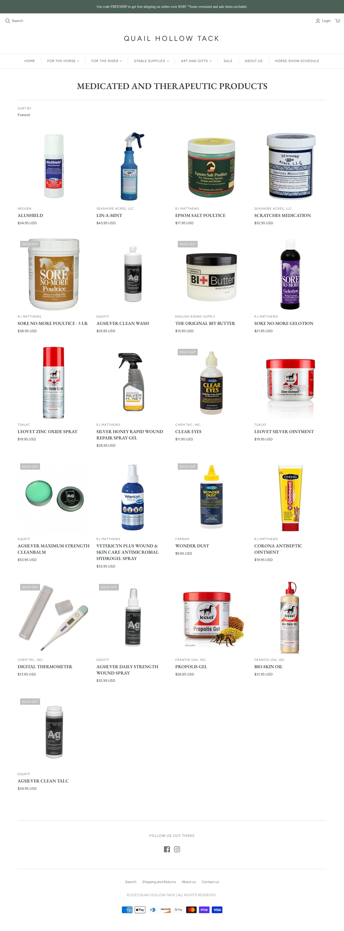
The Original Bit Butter (205, 323)
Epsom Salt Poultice (200, 215)
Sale (228, 61)
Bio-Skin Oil (268, 666)
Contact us (210, 882)
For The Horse (61, 61)
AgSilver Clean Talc (43, 781)
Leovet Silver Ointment (284, 431)
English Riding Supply (195, 316)
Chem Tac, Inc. (188, 425)
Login (326, 21)
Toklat (24, 425)
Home (29, 61)
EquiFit (102, 316)
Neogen (25, 208)
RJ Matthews (187, 208)
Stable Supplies (149, 61)
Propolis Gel (191, 666)
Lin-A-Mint (109, 215)
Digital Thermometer (45, 666)
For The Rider (104, 61)
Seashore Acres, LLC (115, 208)
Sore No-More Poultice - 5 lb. (53, 323)
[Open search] (7, 20)
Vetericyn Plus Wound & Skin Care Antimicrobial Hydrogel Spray (127, 552)
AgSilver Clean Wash (122, 323)
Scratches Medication (282, 215)
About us (254, 61)
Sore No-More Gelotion (283, 323)
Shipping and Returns (159, 882)
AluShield (30, 215)
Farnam (182, 539)
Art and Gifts (194, 61)
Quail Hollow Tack (172, 38)
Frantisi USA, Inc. (191, 660)
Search (17, 21)
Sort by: (25, 108)
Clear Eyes (188, 431)
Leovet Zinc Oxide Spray (47, 431)
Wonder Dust (192, 546)
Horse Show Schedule (297, 61)
